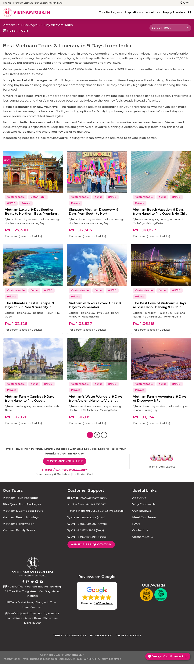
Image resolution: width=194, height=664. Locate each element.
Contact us (140, 530)
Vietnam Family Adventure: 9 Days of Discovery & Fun (160, 398)
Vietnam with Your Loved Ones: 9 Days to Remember (95, 305)
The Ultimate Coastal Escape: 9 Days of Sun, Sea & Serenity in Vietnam (29, 305)
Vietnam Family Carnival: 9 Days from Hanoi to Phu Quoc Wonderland (29, 399)
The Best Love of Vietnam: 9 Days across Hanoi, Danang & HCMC (159, 305)
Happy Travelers (174, 12)
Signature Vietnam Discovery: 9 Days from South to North (93, 211)
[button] (97, 596)
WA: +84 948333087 (71, 470)
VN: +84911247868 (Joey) (87, 530)
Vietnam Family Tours (19, 530)
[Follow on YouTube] (41, 581)
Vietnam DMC (142, 537)
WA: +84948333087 (93, 504)
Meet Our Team (144, 517)
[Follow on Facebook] (23, 581)
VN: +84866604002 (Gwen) (89, 523)
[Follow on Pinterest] (36, 581)
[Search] (189, 12)
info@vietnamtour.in (93, 497)
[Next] (104, 435)
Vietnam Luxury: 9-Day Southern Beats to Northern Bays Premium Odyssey (31, 212)
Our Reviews (141, 510)
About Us (139, 498)
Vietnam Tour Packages (20, 25)
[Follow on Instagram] (27, 581)
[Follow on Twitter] (32, 581)
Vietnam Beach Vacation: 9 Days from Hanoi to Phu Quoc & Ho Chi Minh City (159, 212)
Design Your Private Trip (169, 656)
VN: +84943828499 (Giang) (88, 536)
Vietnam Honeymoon (18, 524)
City (185, 2)
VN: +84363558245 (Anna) (88, 517)
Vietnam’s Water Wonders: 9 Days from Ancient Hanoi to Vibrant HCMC (96, 399)
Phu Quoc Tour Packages (22, 504)
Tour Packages (109, 12)
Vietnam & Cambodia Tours (23, 510)
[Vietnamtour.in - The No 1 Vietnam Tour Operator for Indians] (26, 12)
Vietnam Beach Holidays (21, 517)
